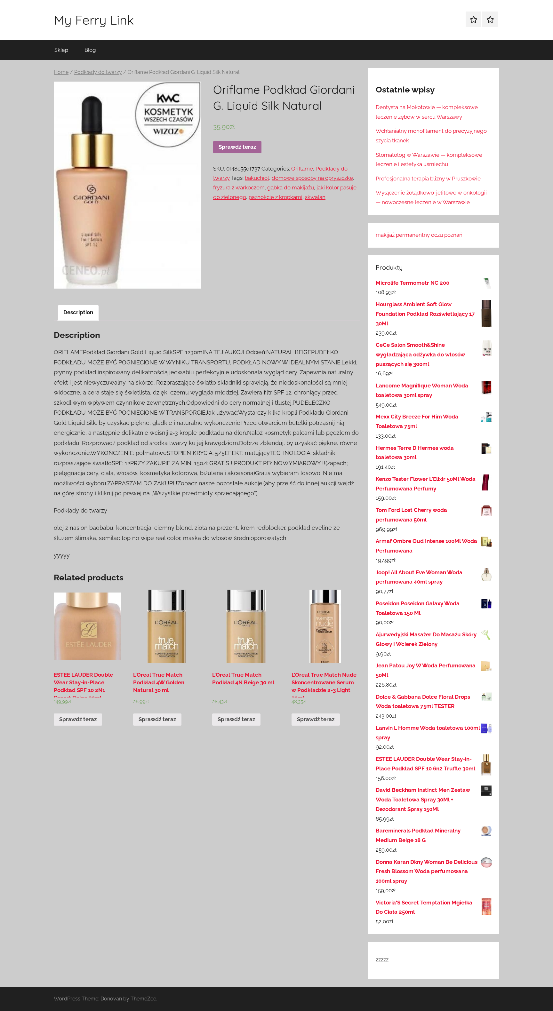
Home (61, 72)
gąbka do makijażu (290, 187)
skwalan (315, 197)
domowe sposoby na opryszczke (312, 178)
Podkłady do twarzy (98, 72)
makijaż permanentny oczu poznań (419, 235)
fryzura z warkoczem (239, 187)
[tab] (78, 313)
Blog (90, 49)
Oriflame (302, 168)
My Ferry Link (94, 20)
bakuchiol (257, 178)
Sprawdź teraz (237, 147)
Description (78, 312)
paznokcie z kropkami (275, 197)
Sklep (61, 49)
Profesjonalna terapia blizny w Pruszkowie (428, 178)
